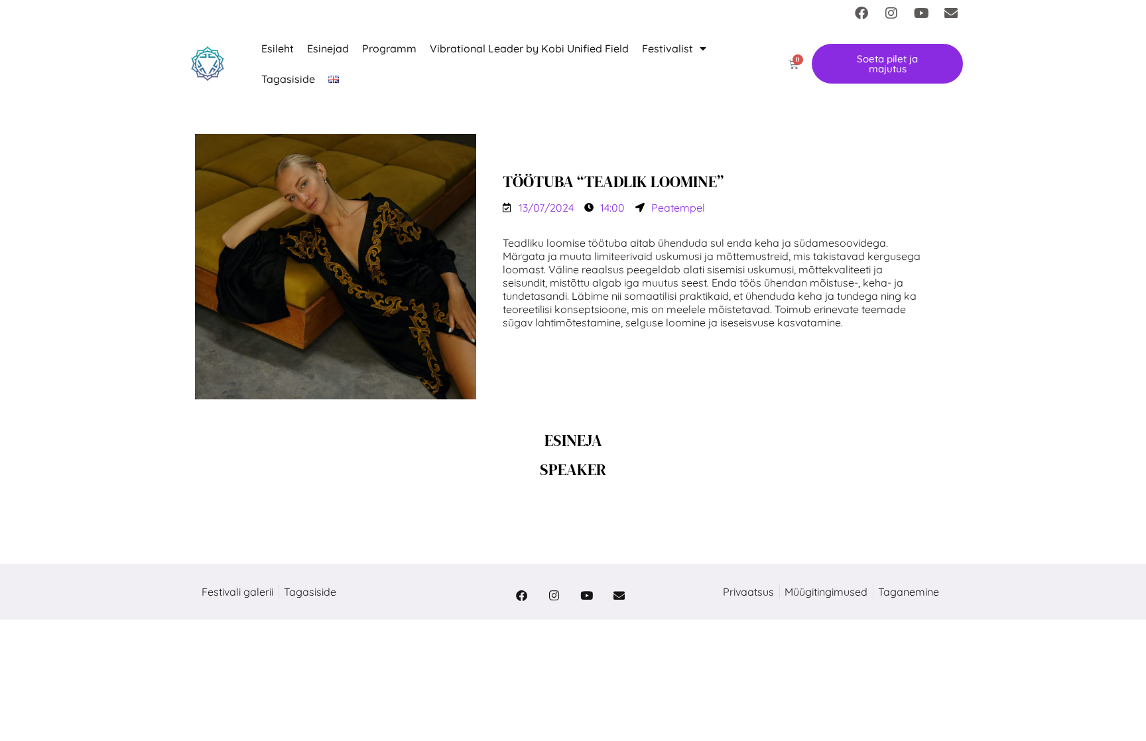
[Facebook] (861, 13)
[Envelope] (951, 13)
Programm (389, 48)
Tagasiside (288, 79)
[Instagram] (891, 13)
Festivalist (667, 48)
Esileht (277, 48)
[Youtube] (921, 13)
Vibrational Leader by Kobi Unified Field (529, 48)
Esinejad (328, 48)
